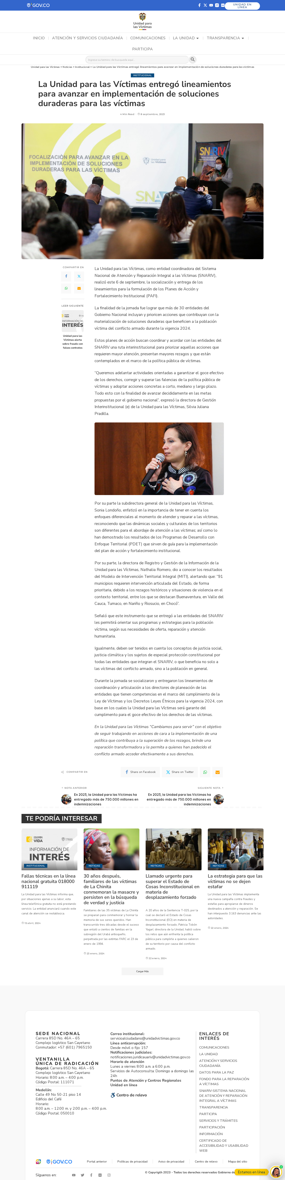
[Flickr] (223, 5)
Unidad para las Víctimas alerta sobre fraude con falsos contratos (72, 341)
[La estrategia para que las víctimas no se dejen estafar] (236, 849)
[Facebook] (66, 276)
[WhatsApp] (66, 288)
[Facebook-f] (199, 5)
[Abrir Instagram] (110, 1175)
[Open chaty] (276, 1172)
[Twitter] (79, 276)
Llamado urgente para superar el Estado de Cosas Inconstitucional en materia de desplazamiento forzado (172, 886)
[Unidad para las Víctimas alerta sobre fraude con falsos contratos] (73, 321)
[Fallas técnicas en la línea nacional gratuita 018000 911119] (49, 849)
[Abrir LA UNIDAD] (197, 38)
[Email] (79, 288)
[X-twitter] (205, 5)
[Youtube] (211, 5)
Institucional (142, 75)
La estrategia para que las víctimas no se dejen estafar (235, 881)
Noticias (94, 865)
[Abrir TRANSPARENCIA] (243, 38)
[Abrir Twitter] (83, 1175)
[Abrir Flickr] (101, 1175)
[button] (38, 5)
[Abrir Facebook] (92, 1175)
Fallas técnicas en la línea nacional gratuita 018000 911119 (48, 881)
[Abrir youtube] (74, 1175)
